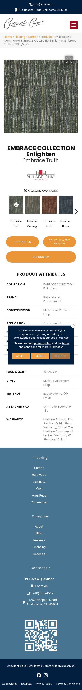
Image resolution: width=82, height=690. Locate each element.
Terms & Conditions (68, 684)
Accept (21, 356)
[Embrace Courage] (32, 205)
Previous (6, 206)
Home (8, 37)
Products (47, 37)
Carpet (33, 37)
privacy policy (42, 343)
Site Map (26, 684)
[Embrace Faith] (49, 205)
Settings (60, 356)
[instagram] (46, 675)
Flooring (20, 37)
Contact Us (22, 242)
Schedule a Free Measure (59, 241)
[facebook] (39, 675)
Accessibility (9, 683)
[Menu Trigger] (74, 25)
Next (76, 206)
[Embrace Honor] (66, 205)
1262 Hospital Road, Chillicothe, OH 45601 (43, 9)
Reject (40, 356)
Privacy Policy (44, 684)
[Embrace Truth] (16, 205)
